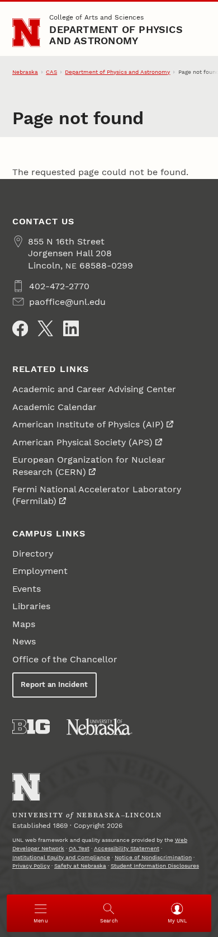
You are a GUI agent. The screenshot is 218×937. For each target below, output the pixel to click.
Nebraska (25, 72)
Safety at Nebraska (80, 866)
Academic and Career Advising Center (94, 389)
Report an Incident (54, 684)
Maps (23, 624)
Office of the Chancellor (64, 659)
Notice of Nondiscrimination (153, 857)
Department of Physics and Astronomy (115, 34)
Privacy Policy (31, 866)
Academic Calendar (54, 407)
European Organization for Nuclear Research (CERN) (88, 465)
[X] (45, 328)
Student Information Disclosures (155, 866)
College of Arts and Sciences (96, 17)
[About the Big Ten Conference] (31, 726)
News (24, 641)
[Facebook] (20, 328)
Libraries (31, 606)
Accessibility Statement (126, 848)
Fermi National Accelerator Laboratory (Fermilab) (96, 495)
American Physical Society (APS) (82, 442)
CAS (51, 72)
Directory (32, 553)
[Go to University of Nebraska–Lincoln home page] (26, 32)
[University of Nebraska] (99, 726)
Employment (40, 571)
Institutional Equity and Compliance (61, 857)
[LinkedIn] (71, 328)
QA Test (79, 848)
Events (26, 588)
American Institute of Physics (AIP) (88, 424)
